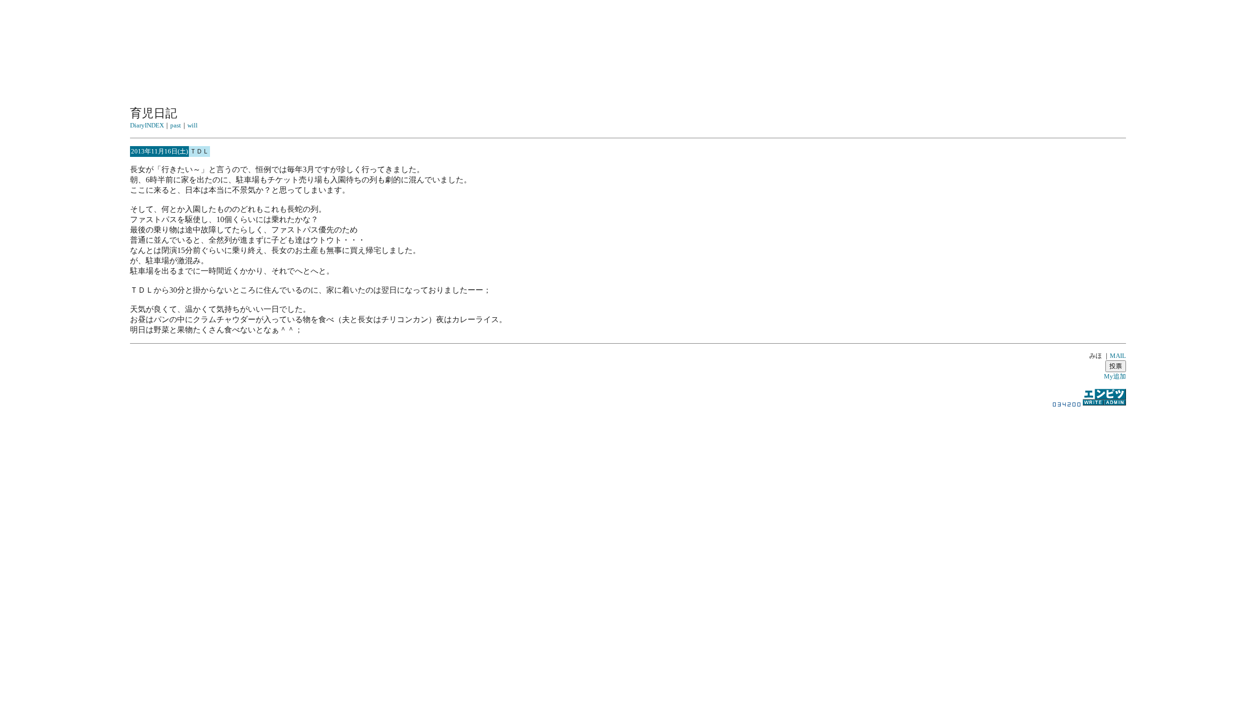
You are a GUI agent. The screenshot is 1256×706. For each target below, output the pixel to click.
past (175, 125)
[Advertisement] (628, 516)
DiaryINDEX (147, 125)
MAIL (1118, 355)
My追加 (1115, 376)
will (192, 125)
